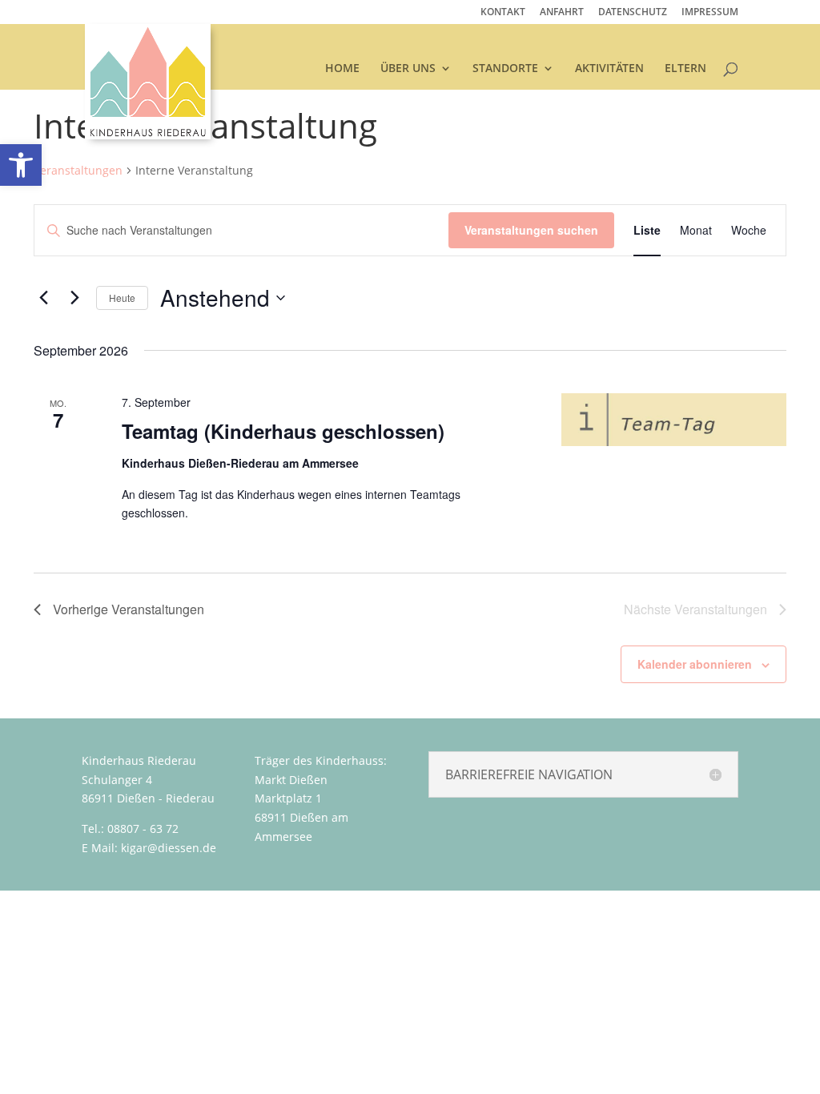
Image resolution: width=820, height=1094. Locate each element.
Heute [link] (122, 297)
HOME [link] (342, 68)
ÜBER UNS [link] (408, 68)
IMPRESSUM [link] (709, 12)
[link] (148, 80)
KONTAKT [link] (502, 12)
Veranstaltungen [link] (78, 170)
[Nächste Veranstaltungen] (74, 298)
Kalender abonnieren (694, 664)
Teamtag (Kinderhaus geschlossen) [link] (283, 430)
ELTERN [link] (685, 68)
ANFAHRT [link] (562, 12)
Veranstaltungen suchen (531, 230)
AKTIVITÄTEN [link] (609, 68)
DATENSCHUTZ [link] (632, 12)
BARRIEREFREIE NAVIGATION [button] (529, 774)
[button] (583, 774)
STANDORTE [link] (505, 68)
